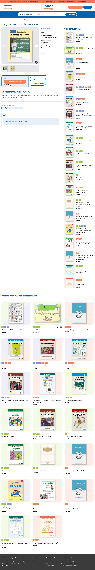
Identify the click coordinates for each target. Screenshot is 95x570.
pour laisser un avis (16, 121)
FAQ (47, 564)
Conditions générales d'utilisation (70, 564)
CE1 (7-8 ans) (14, 562)
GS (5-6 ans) (4, 565)
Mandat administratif (51, 562)
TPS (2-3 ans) (4, 560)
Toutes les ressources (25, 14)
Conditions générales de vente (69, 565)
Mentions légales (65, 560)
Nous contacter (50, 565)
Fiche (9, 20)
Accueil (3, 20)
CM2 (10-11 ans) (25, 562)
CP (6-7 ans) (14, 560)
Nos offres (48, 560)
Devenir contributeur (37, 560)
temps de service (17, 108)
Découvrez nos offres (75, 7)
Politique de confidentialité (68, 562)
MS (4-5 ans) (4, 564)
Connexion (88, 7)
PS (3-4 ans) (4, 562)
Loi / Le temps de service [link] (19, 20)
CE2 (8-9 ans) (15, 564)
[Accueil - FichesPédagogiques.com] (47, 7)
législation (8, 108)
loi (2, 108)
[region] (20, 45)
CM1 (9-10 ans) (25, 560)
